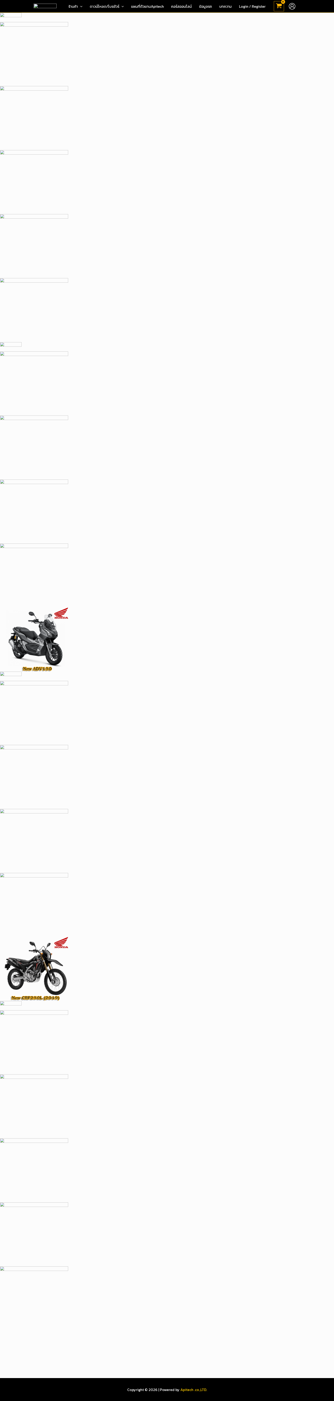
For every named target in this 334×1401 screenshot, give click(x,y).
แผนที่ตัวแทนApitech (147, 6)
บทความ (225, 6)
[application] (80, 6)
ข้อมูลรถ (205, 6)
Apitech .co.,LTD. (193, 1389)
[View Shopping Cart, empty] (279, 6)
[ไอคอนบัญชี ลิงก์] (292, 6)
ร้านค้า (73, 6)
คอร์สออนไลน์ (181, 6)
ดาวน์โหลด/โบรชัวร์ (104, 6)
